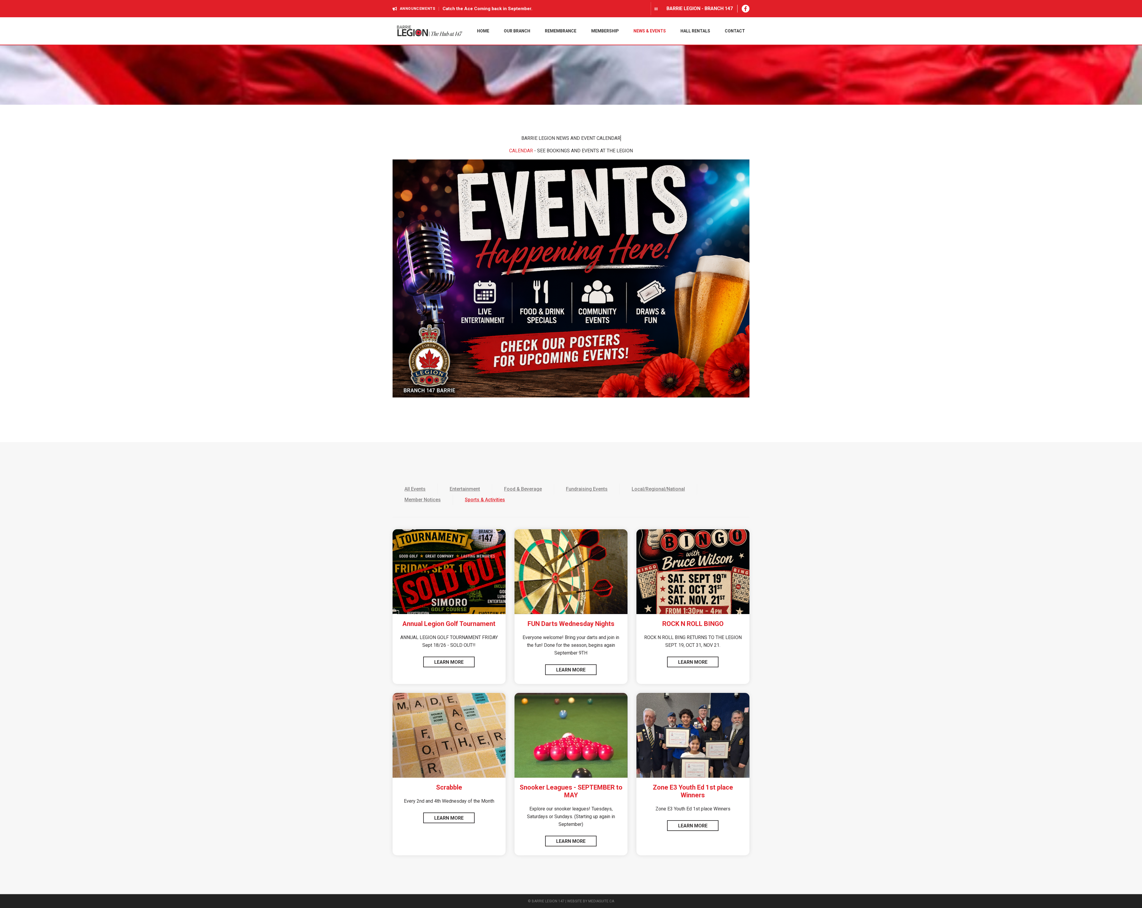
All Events (415, 489)
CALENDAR (521, 151)
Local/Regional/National (658, 489)
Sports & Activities (485, 499)
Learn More (449, 662)
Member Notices (422, 499)
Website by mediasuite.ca (590, 901)
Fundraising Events (587, 489)
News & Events (649, 31)
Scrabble (449, 787)
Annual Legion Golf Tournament (448, 623)
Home (483, 31)
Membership (605, 31)
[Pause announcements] (654, 8)
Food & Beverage (523, 489)
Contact (735, 31)
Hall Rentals (695, 31)
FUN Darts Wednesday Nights (571, 623)
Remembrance (560, 31)
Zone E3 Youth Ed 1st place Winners (693, 791)
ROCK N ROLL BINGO (693, 623)
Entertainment (465, 489)
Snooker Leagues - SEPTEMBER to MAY (571, 791)
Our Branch (517, 31)
